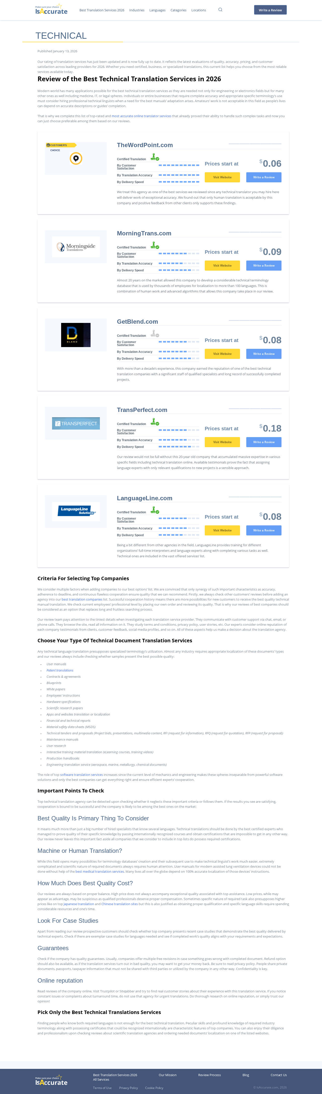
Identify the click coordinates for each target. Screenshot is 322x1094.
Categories (178, 10)
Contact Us (279, 1075)
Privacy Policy (128, 1088)
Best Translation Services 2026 (101, 10)
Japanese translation (79, 904)
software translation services (81, 774)
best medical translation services (99, 871)
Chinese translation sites (119, 904)
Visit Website (222, 177)
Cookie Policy (154, 1088)
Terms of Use (102, 1088)
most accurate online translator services (141, 116)
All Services (101, 1079)
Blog (246, 1075)
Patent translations (60, 670)
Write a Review (270, 10)
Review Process (209, 1075)
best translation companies (82, 599)
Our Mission (168, 1075)
